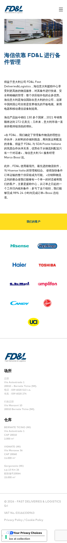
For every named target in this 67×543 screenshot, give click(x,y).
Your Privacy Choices (27, 533)
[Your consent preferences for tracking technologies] (6, 537)
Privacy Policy (13, 520)
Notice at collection (17, 538)
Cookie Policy (34, 520)
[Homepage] (13, 9)
